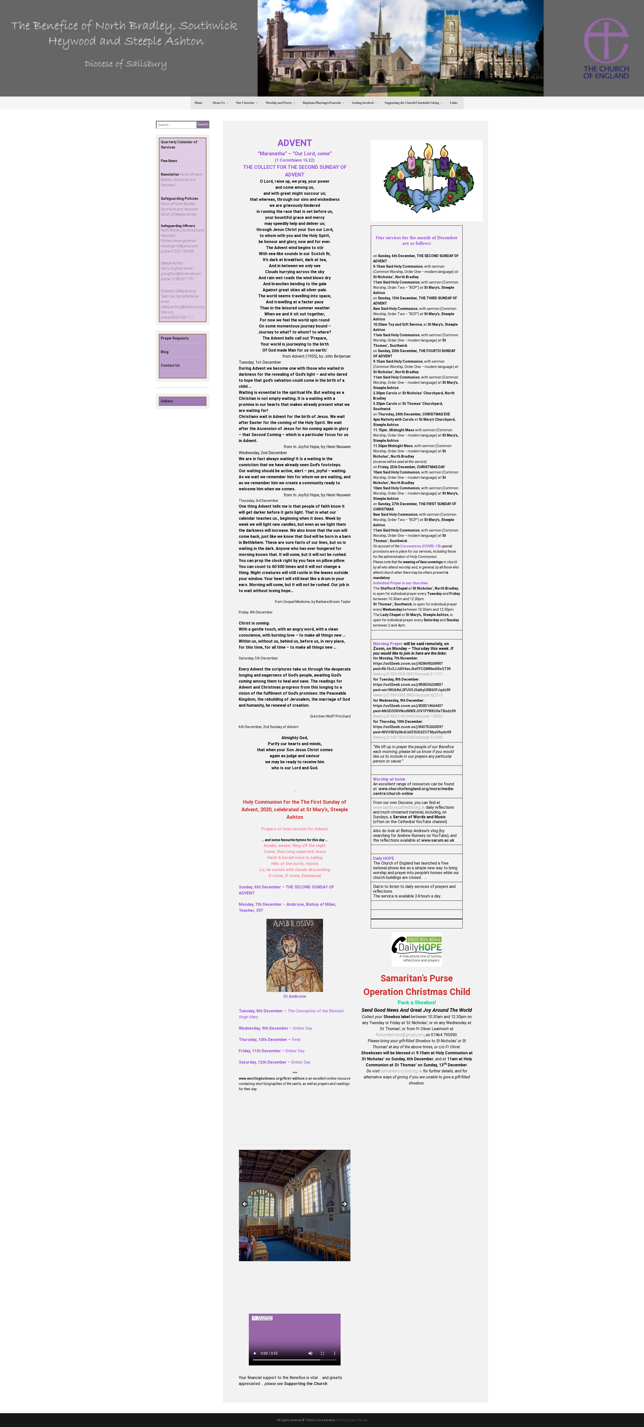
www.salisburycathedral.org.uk (399, 807)
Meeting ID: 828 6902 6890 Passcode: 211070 (408, 674)
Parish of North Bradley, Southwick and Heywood (182, 179)
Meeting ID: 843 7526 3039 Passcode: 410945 (408, 737)
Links (454, 103)
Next (344, 1204)
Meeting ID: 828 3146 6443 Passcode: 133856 (408, 716)
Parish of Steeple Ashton (179, 214)
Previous (245, 1204)
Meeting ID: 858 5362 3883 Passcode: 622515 (408, 695)
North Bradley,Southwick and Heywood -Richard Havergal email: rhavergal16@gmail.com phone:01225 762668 (182, 240)
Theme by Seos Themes (351, 1420)
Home (198, 103)
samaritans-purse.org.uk (401, 1071)
